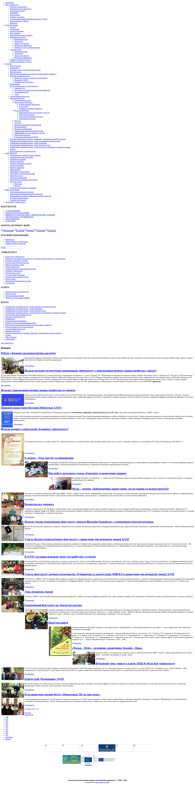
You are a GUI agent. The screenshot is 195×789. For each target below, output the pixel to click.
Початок (28, 713)
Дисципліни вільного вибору (21, 35)
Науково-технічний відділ (20, 76)
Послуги (17, 121)
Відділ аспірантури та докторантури (24, 86)
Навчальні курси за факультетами (27, 47)
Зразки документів (21, 43)
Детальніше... (30, 366)
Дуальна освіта (15, 50)
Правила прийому (17, 161)
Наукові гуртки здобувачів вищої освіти (25, 70)
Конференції (15, 84)
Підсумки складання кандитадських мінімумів (32, 90)
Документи (18, 41)
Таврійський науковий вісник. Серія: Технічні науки (30, 145)
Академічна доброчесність (15, 202)
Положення (14, 29)
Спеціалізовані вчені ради (20, 96)
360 (6, 721)
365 (6, 731)
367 (6, 735)
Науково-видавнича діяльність (30, 109)
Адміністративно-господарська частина (20, 269)
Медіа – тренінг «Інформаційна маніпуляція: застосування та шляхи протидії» (120, 488)
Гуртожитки (10, 283)
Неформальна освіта (18, 37)
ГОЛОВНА (9, 3)
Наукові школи (15, 72)
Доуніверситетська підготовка (21, 157)
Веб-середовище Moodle (14, 296)
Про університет (11, 5)
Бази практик (15, 33)
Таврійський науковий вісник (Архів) (28, 131)
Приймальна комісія (17, 159)
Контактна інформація (23, 45)
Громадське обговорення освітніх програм (26, 194)
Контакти (13, 23)
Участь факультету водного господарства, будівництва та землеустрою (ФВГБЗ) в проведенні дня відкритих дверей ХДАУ (100, 574)
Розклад (13, 27)
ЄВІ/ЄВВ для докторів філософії (22, 174)
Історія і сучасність (17, 17)
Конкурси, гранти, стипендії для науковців (30, 78)
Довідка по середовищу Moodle (17, 298)
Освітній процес (11, 25)
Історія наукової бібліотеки (29, 104)
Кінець (8, 739)
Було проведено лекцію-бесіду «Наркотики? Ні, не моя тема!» (62, 694)
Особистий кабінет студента (21, 62)
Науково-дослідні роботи (24, 82)
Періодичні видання (27, 115)
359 (6, 719)
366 (6, 733)
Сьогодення (23, 106)
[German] (40, 230)
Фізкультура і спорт (12, 273)
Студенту (18, 123)
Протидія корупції (12, 267)
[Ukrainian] (7, 230)
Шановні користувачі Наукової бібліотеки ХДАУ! (31, 407)
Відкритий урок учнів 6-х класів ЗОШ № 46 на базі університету (135, 663)
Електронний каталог (22, 100)
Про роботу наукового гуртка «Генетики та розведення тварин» (87, 473)
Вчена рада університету (14, 257)
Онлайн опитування (18, 200)
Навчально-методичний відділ (17, 292)
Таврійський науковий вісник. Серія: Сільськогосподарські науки (35, 141)
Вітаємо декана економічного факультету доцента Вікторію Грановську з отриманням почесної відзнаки (89, 521)
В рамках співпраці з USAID (16, 261)
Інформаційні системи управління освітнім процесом (30, 196)
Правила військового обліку (21, 163)
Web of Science (15, 66)
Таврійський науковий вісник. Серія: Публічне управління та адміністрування (40, 147)
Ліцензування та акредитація (16, 242)
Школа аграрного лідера (14, 265)
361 (6, 723)
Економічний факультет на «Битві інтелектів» (53, 605)
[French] (29, 230)
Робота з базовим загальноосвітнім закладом (28, 353)
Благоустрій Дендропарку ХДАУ (44, 678)
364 (6, 729)
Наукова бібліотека (17, 98)
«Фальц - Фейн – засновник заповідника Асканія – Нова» (107, 647)
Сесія (16, 94)
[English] (19, 230)
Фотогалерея (15, 15)
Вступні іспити (16, 182)
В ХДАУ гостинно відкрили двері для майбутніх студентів (60, 556)
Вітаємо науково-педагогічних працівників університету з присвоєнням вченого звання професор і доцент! (90, 370)
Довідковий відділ (21, 92)
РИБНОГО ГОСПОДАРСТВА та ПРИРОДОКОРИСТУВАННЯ (30, 215)
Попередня (29, 715)
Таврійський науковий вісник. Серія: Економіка (28, 143)
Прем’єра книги (58, 622)
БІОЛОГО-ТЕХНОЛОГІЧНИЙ (17, 213)
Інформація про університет (20, 9)
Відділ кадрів (10, 279)
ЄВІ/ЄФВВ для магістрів (19, 172)
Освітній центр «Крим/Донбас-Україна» (25, 155)
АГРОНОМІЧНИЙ (12, 211)
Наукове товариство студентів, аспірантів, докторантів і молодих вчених (38, 139)
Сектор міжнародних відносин (17, 263)
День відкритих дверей (39, 591)
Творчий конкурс (16, 176)
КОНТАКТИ (10, 221)
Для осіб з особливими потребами (23, 188)
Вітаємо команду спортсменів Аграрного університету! (34, 429)
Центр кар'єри (10, 294)
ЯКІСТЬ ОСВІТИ (12, 190)
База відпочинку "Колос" (19, 21)
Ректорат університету (18, 7)
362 (6, 725)
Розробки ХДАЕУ (21, 80)
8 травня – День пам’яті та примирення (49, 457)
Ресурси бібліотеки (21, 111)
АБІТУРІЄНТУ (11, 153)
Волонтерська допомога (39, 504)
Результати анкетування (19, 198)
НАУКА (8, 64)
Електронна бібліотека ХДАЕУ (31, 117)
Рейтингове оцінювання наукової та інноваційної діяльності (33, 74)
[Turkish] (51, 230)
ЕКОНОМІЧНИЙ (12, 219)
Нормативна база (21, 39)
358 (6, 717)
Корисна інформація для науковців (27, 125)
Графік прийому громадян (15, 244)
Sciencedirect (14, 68)
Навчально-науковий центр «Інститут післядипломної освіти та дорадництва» (35, 259)
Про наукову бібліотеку (23, 102)
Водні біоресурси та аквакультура (23, 151)
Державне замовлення (18, 178)
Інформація (9, 240)
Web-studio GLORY (102, 782)
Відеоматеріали (20, 127)
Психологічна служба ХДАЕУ (17, 277)
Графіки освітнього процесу (20, 60)
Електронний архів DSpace (15, 321)
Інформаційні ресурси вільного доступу (34, 113)
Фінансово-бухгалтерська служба (18, 281)
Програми (18, 184)
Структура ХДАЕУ (17, 11)
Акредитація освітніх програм (21, 192)
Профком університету (14, 271)
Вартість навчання (17, 168)
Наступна (9, 737)
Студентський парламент (15, 275)
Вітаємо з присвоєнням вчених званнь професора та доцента (38, 390)
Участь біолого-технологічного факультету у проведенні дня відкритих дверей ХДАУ (77, 539)
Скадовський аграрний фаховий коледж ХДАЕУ (29, 19)
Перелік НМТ (15, 170)
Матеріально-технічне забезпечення (23, 180)
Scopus (12, 149)
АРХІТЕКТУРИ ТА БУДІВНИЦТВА (19, 217)
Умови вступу (19, 88)
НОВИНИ (14, 13)
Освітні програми (17, 31)
